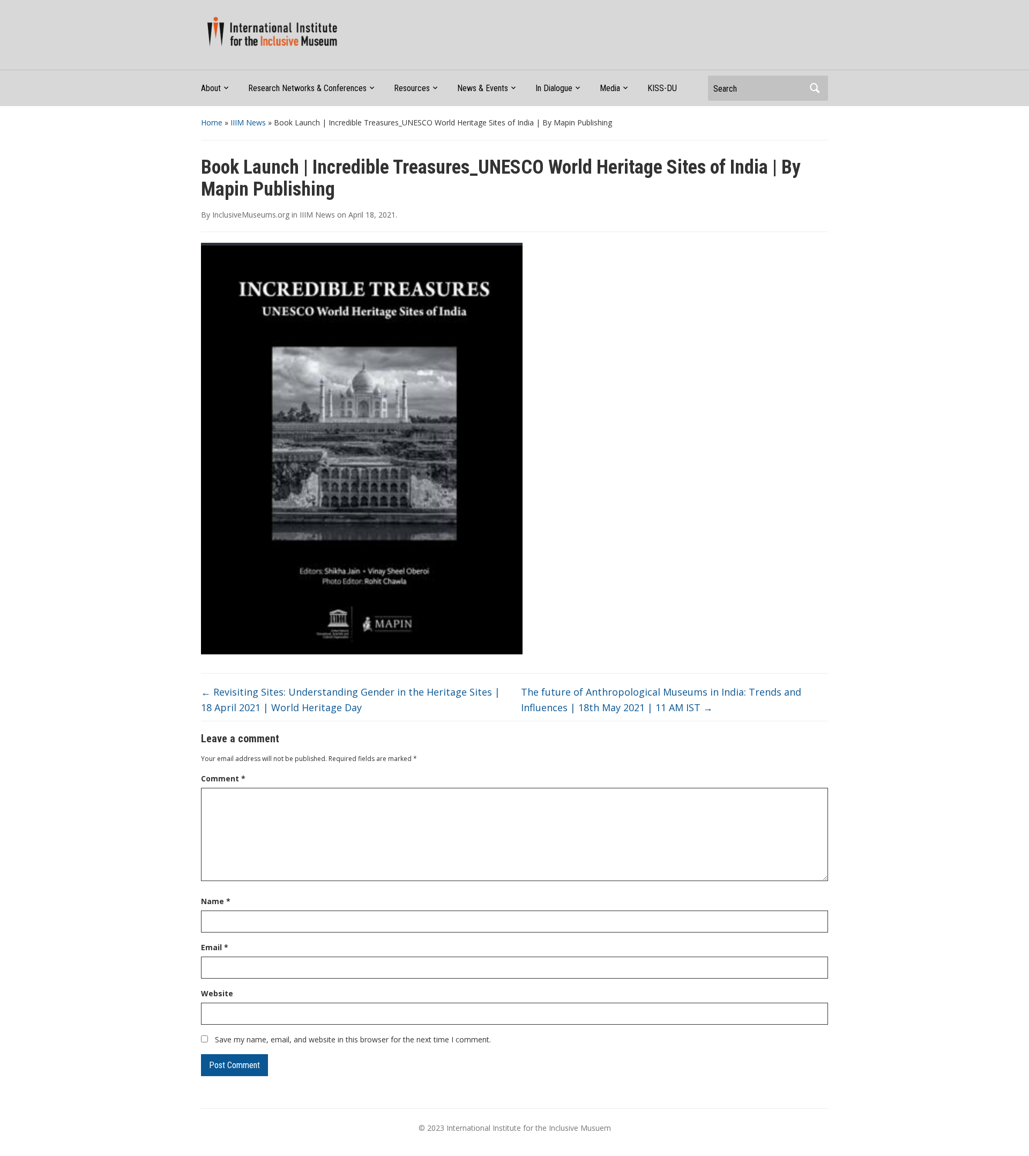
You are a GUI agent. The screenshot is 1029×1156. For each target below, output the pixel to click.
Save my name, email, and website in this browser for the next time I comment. (353, 1039)
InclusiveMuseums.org (250, 215)
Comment (223, 778)
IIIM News (248, 122)
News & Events (482, 88)
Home (211, 122)
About (211, 88)
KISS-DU (662, 88)
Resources (412, 88)
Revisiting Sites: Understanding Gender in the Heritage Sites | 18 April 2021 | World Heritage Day (350, 699)
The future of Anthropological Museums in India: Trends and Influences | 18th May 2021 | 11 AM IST (661, 699)
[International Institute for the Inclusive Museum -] (269, 31)
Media (610, 88)
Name (215, 901)
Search (815, 88)
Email (214, 947)
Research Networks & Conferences (307, 88)
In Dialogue (553, 88)
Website (217, 993)
